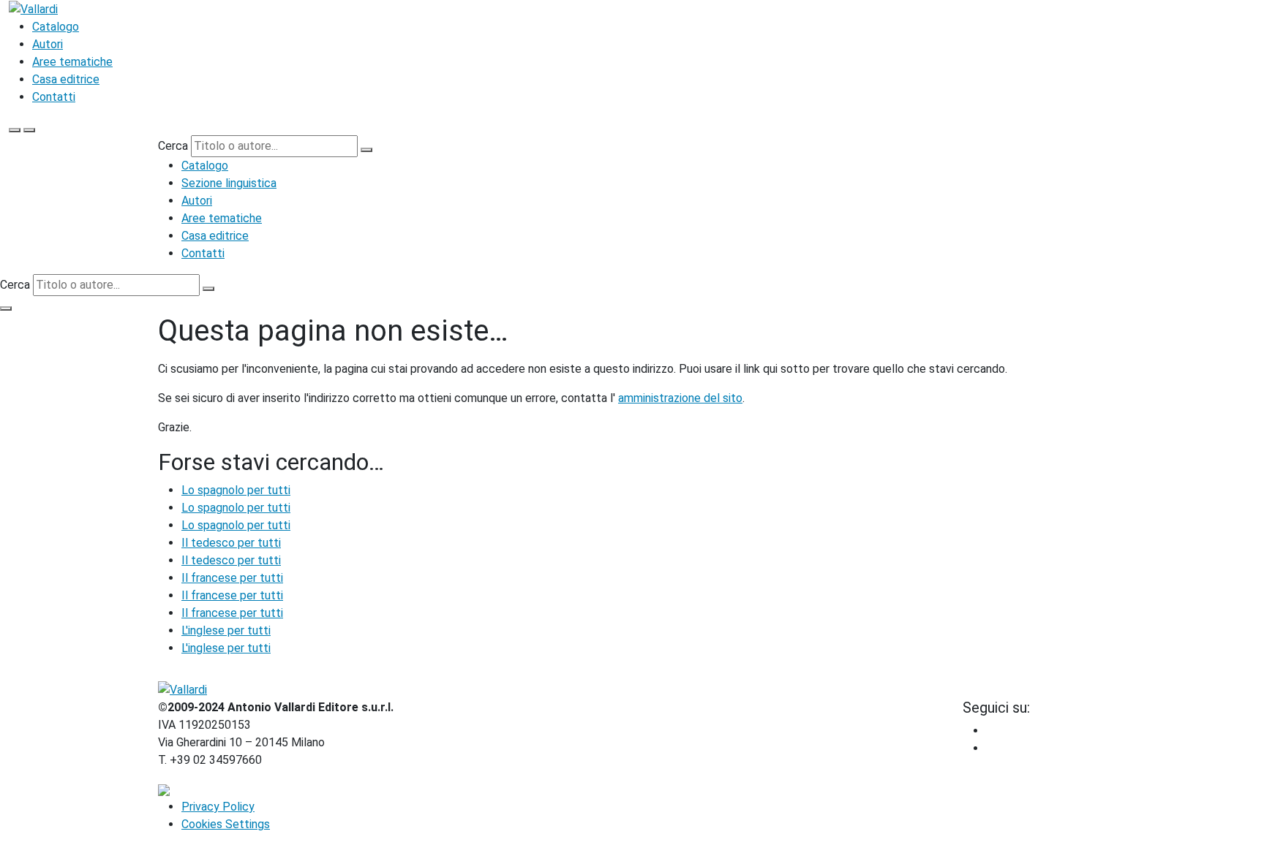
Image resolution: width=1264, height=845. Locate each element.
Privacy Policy (218, 807)
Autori (47, 44)
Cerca (173, 146)
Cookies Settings (225, 824)
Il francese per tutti (232, 578)
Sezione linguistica (228, 183)
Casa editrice (65, 79)
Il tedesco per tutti (231, 543)
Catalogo (55, 27)
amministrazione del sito (680, 398)
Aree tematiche (72, 62)
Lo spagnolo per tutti (235, 490)
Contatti (53, 97)
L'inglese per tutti (226, 630)
